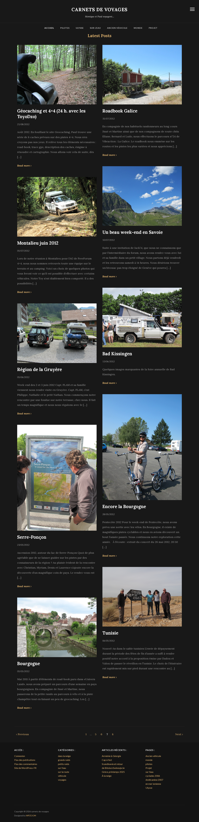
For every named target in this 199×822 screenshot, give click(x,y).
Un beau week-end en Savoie (132, 232)
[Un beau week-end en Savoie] (142, 195)
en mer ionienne (153, 783)
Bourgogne (28, 663)
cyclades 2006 (153, 775)
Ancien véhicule (117, 28)
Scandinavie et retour (112, 764)
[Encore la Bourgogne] (142, 446)
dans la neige (64, 756)
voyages (62, 779)
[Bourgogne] (57, 627)
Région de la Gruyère (39, 369)
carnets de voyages (99, 10)
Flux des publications (24, 759)
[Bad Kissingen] (142, 317)
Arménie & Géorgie (111, 756)
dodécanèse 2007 (154, 779)
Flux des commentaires (25, 764)
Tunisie (110, 633)
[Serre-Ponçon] (57, 477)
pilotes (64, 28)
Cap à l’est (107, 759)
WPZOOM (31, 815)
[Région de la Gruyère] (57, 332)
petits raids (63, 764)
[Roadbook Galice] (142, 74)
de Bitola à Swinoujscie (113, 768)
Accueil (49, 28)
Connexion (19, 756)
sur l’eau (95, 28)
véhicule (62, 775)
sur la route (63, 771)
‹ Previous (22, 734)
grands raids (64, 759)
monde (138, 28)
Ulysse (80, 28)
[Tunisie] (142, 596)
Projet (153, 28)
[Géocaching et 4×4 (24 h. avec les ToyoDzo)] (57, 74)
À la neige (106, 775)
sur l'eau (62, 768)
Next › (179, 734)
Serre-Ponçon (31, 537)
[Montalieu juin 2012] (57, 206)
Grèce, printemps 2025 (113, 771)
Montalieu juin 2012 (37, 243)
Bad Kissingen (117, 353)
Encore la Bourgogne (124, 506)
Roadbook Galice (119, 111)
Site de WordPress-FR (25, 768)
